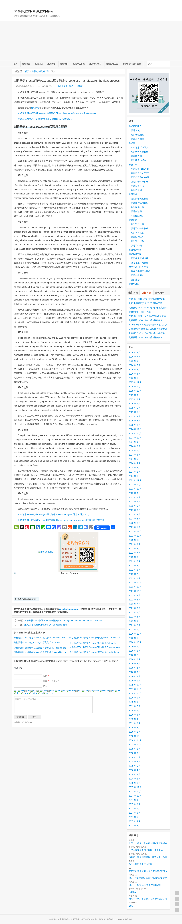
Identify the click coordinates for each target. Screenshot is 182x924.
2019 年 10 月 (135, 693)
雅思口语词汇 (137, 190)
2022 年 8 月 (135, 548)
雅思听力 (26, 64)
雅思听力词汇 (137, 156)
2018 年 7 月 (135, 757)
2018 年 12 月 (135, 736)
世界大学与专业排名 (140, 271)
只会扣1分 (133, 892)
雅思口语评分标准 (139, 181)
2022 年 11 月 (135, 536)
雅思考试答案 (79, 64)
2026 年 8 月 (135, 352)
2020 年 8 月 (135, 651)
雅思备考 (128, 919)
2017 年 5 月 (135, 817)
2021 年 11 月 (135, 587)
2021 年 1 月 (135, 629)
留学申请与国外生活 (132, 64)
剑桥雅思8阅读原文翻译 (26, 599)
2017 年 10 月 (135, 796)
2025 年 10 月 (135, 391)
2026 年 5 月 (135, 365)
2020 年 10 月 (135, 642)
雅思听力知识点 (138, 160)
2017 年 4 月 (135, 821)
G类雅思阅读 (137, 216)
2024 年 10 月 (135, 438)
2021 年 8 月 (135, 600)
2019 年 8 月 (135, 702)
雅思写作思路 (137, 241)
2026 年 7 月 (135, 357)
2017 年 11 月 (135, 791)
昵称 (46, 676)
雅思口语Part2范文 (140, 173)
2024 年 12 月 (135, 429)
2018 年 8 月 (135, 753)
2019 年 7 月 (135, 706)
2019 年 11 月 (135, 689)
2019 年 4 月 (135, 719)
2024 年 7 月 (135, 450)
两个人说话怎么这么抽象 (140, 864)
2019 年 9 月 (135, 698)
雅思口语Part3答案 (140, 177)
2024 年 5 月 (135, 459)
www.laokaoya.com (68, 609)
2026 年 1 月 (135, 378)
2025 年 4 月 (135, 416)
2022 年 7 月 (135, 553)
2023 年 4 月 (135, 514)
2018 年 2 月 (135, 779)
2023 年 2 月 (135, 523)
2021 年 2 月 (135, 625)
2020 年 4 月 (135, 668)
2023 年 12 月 (135, 480)
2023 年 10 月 (135, 489)
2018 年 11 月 (135, 740)
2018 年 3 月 (135, 774)
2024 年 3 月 (135, 467)
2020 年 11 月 (135, 638)
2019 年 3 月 (135, 723)
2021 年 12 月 (135, 583)
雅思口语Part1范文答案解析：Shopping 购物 (45, 625)
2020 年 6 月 (135, 659)
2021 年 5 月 (135, 612)
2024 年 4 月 (135, 463)
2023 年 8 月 (135, 497)
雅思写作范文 (137, 233)
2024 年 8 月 (135, 446)
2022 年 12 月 (135, 531)
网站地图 (110, 919)
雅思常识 (135, 130)
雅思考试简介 (95, 64)
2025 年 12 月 (135, 382)
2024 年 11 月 (135, 433)
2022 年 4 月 (135, 565)
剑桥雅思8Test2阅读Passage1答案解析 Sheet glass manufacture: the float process (57, 113)
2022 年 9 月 (135, 544)
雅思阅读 (51, 64)
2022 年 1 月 (135, 578)
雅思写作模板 (137, 237)
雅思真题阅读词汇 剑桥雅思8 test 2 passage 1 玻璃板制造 (45, 119)
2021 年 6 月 (135, 608)
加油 (131, 906)
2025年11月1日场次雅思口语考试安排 (147, 299)
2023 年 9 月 (135, 493)
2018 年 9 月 (135, 749)
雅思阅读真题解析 (139, 203)
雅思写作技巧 (137, 224)
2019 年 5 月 (135, 715)
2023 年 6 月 (135, 506)
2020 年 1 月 (135, 681)
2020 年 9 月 (135, 646)
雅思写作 (64, 64)
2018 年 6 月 (135, 762)
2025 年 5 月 (135, 412)
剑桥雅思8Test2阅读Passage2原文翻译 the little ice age (40, 648)
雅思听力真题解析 (139, 152)
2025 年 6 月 (135, 408)
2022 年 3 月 (135, 570)
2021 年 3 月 (135, 621)
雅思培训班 (134, 284)
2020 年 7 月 (135, 655)
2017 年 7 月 (135, 808)
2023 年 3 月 (135, 519)
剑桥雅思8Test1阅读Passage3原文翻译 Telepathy (92, 643)
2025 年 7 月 (135, 404)
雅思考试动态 (137, 135)
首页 (15, 64)
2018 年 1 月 (135, 783)
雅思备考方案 (112, 64)
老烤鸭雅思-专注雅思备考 (33, 11)
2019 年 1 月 (135, 732)
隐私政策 (102, 919)
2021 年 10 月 (135, 591)
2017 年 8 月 (135, 804)
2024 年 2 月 (135, 472)
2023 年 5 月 (135, 510)
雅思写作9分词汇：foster (140, 312)
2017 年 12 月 (135, 787)
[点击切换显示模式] (177, 893)
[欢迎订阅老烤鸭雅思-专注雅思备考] (168, 3)
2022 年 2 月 (135, 574)
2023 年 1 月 (135, 527)
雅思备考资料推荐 (139, 258)
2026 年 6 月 (135, 361)
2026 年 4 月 (135, 369)
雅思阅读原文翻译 (40, 71)
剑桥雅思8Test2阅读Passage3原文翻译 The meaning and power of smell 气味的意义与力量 (61, 520)
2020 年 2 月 (135, 676)
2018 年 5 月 (135, 766)
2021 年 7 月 (135, 604)
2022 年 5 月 (135, 561)
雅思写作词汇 (137, 245)
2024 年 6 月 (135, 455)
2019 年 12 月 (135, 685)
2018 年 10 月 (135, 745)
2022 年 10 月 (135, 540)
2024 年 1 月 (135, 476)
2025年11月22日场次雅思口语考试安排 (147, 316)
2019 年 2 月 (135, 727)
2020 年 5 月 (135, 664)
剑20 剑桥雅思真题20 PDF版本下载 (145, 303)
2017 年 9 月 (135, 800)
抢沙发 (80, 86)
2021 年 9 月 (135, 595)
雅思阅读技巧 (137, 207)
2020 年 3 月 (135, 672)
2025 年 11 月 (135, 386)
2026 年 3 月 (135, 374)
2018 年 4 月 (135, 770)
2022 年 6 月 (135, 557)
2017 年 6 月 (135, 813)
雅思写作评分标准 (139, 228)
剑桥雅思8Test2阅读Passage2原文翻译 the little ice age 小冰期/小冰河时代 (53, 514)
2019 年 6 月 (135, 710)
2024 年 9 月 (135, 442)
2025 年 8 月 (135, 399)
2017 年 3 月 (135, 826)
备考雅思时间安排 (139, 262)
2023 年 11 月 (135, 485)
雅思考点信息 (137, 139)
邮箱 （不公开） (51, 681)
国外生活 (135, 280)
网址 (45, 686)
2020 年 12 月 (135, 634)
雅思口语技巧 (137, 186)
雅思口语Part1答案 (140, 169)
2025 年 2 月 (135, 425)
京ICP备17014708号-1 (89, 919)
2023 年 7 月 (135, 502)
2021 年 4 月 (135, 617)
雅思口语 (39, 64)
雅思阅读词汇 (137, 211)
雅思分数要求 (137, 275)
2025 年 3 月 (135, 421)
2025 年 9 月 (135, 395)
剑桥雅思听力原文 (139, 147)
